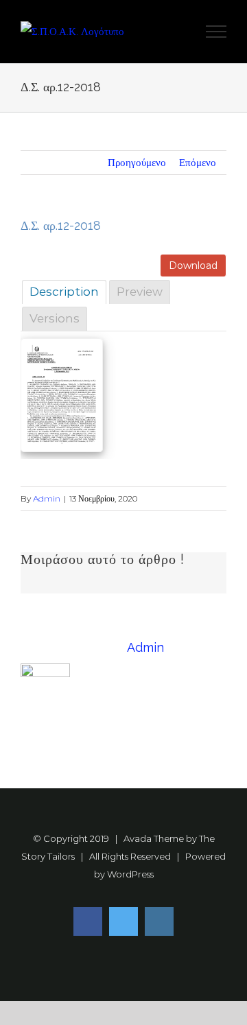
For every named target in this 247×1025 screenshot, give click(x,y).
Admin (46, 498)
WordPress (130, 874)
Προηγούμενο (137, 162)
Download (193, 265)
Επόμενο (197, 162)
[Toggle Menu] (216, 31)
